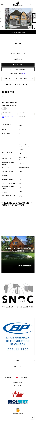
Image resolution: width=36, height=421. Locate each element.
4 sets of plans (15, 53)
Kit (24, 53)
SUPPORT (17, 366)
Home (17, 40)
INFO (17, 360)
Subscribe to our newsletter (17, 371)
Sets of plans (18, 49)
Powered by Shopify (18, 385)
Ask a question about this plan (18, 78)
